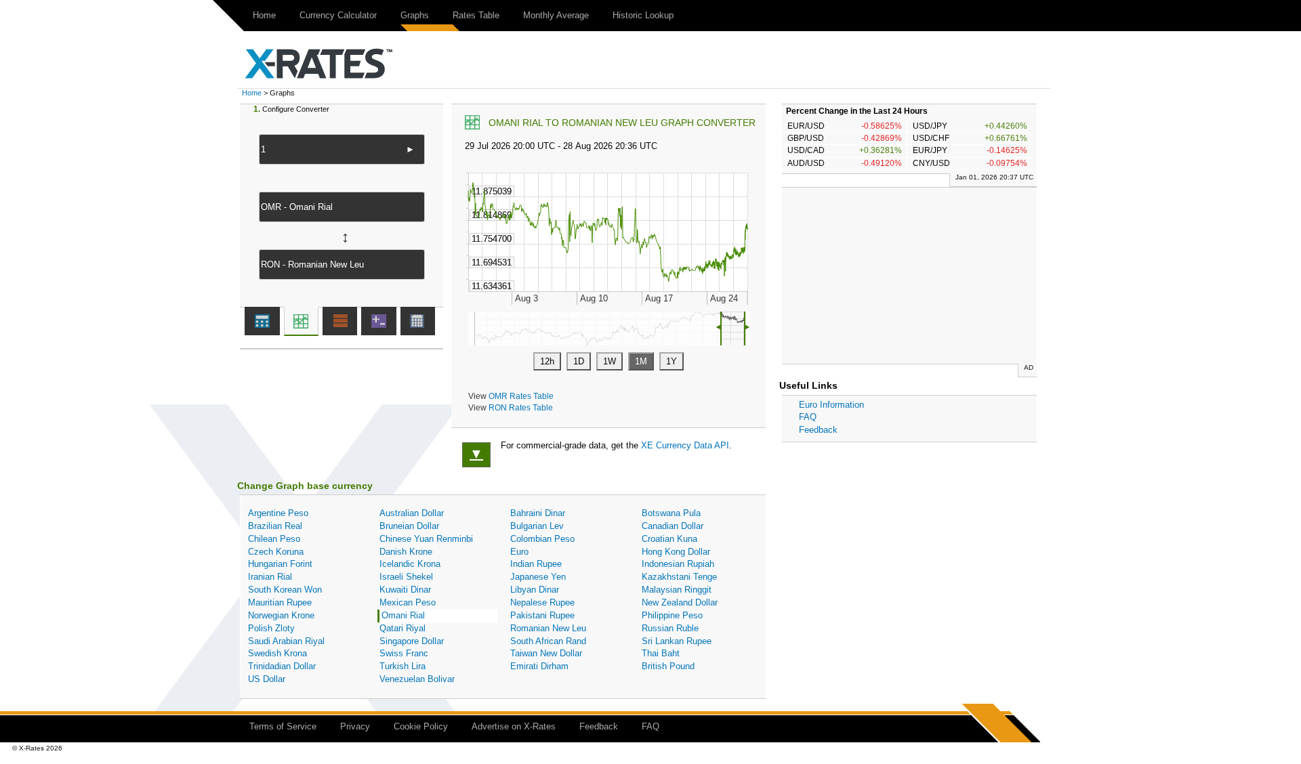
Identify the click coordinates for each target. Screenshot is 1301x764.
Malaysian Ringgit (676, 590)
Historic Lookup (643, 15)
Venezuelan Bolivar (417, 679)
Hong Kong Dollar (676, 552)
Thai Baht (661, 653)
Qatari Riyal (402, 628)
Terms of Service (282, 726)
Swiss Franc (403, 653)
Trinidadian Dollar (282, 666)
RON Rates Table (521, 407)
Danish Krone (405, 552)
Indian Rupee (536, 564)
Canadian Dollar (672, 526)
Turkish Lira (402, 666)
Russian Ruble (670, 628)
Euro (519, 552)
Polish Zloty (271, 628)
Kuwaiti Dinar (405, 590)
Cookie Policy (421, 726)
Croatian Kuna (669, 539)
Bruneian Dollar (409, 526)
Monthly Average (556, 15)
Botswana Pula (671, 513)
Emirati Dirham (539, 666)
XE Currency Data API (685, 445)
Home (264, 15)
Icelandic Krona (409, 564)
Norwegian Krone (281, 615)
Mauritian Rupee (280, 602)
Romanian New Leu (548, 628)
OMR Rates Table (521, 395)
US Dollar (266, 679)
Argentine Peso (278, 513)
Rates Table (476, 15)
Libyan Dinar (534, 590)
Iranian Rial (270, 577)
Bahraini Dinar (537, 513)
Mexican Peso (407, 602)
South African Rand (548, 641)
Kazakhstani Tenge (679, 577)
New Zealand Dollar (680, 602)
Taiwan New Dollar (546, 653)
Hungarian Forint (280, 564)
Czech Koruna (276, 552)
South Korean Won (285, 590)
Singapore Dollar (411, 641)
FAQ (808, 417)
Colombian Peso (542, 539)
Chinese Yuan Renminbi (426, 539)
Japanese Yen (538, 577)
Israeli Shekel (406, 577)
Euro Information (831, 405)
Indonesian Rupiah (678, 564)
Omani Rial (403, 615)
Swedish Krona (277, 653)
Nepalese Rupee (542, 602)
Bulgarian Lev (537, 526)
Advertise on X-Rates (514, 726)
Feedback (818, 430)
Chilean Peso (274, 539)
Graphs (414, 15)
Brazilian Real (275, 526)
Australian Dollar (411, 513)
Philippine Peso (672, 615)
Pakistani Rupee (542, 615)
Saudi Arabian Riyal (286, 641)
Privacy (355, 726)
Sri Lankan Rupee (676, 641)
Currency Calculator (338, 15)
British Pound (668, 666)
